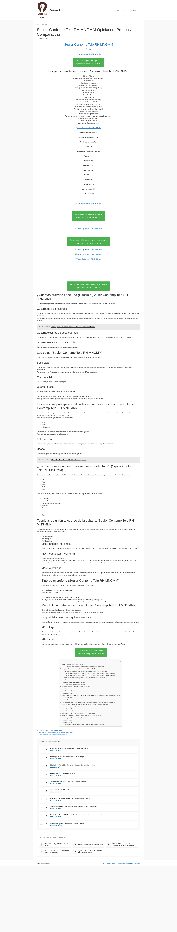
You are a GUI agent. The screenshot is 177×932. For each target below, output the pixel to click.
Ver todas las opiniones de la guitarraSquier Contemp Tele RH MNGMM (88, 216)
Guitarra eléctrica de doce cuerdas (75, 682)
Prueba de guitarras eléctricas (53, 730)
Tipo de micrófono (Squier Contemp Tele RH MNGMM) (78, 713)
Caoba (67, 700)
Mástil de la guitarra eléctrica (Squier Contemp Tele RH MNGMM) (81, 715)
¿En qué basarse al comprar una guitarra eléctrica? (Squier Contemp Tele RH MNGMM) (88, 702)
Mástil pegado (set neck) (72, 706)
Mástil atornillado (70, 711)
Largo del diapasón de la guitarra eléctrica (77, 718)
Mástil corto (68, 722)
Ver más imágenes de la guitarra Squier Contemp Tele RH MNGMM (84, 666)
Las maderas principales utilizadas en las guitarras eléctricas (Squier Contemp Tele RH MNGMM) (91, 695)
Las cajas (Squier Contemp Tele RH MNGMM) (76, 686)
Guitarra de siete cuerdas (72, 680)
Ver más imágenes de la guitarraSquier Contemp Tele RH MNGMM (88, 62)
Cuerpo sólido (69, 691)
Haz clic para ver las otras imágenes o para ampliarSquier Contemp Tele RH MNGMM (88, 241)
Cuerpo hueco (69, 693)
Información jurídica (109, 863)
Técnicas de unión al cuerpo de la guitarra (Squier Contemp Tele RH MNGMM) (85, 704)
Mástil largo (68, 720)
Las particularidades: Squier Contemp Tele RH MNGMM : (79, 669)
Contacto (137, 863)
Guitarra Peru (57, 10)
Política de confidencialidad (125, 863)
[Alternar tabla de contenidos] (118, 661)
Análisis (133, 10)
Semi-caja (68, 689)
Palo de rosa (68, 697)
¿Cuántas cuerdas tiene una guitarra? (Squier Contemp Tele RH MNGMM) (84, 677)
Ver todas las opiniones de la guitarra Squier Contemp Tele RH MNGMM (86, 671)
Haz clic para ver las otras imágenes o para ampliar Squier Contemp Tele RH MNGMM (90, 673)
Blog (124, 10)
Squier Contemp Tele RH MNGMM (88, 44)
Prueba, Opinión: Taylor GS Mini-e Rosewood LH (53, 734)
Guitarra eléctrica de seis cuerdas (75, 684)
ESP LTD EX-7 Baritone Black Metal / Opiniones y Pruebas (56, 732)
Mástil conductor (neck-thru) (73, 709)
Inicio (117, 10)
